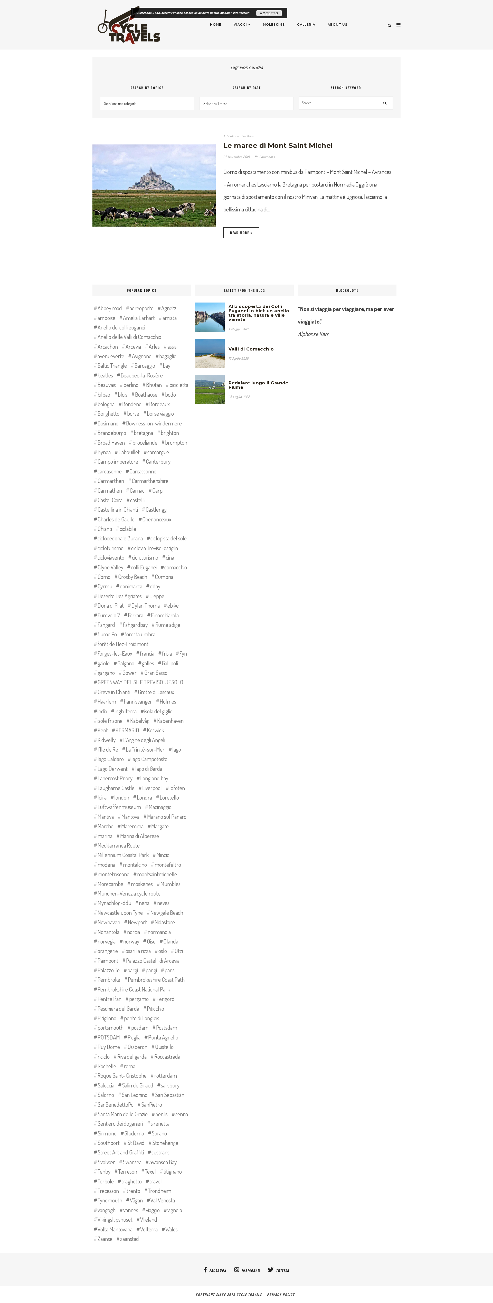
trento (133, 1190)
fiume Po (107, 634)
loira (102, 797)
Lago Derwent (113, 768)
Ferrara (135, 615)
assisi (172, 346)
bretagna (143, 432)
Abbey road (110, 308)
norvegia (107, 941)
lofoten (177, 787)
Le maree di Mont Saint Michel (278, 145)
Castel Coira (110, 499)
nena (144, 902)
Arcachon (108, 346)
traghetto (131, 1181)
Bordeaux (159, 403)
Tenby (104, 1171)
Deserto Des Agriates (120, 595)
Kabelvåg (139, 720)
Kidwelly (107, 739)
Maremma (132, 826)
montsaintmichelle (157, 874)
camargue (158, 451)
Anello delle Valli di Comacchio (129, 336)
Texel (150, 1171)
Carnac (137, 490)
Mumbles (170, 883)
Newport (137, 922)
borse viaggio (160, 413)
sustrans (160, 1152)
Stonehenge (165, 1142)
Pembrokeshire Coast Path (156, 979)
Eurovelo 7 (109, 615)
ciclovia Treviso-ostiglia (154, 547)
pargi (132, 970)
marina (105, 835)
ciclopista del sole (168, 538)
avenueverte (111, 355)
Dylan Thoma (145, 605)
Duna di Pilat (111, 605)
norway (131, 941)
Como (104, 576)
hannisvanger (138, 701)
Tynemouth (110, 1200)
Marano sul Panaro (166, 816)
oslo (162, 950)
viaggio (153, 1209)
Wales (171, 1229)
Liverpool (152, 787)
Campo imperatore (118, 461)
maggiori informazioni (235, 13)
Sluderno (134, 1133)
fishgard (106, 624)
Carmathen (110, 490)
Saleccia (106, 1085)
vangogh (107, 1209)
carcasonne (110, 471)
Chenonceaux (156, 519)
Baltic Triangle (112, 365)
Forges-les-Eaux (115, 653)
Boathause (146, 394)
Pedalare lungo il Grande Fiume (258, 385)
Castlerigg (156, 509)
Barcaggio (145, 365)
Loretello (169, 797)
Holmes (168, 701)
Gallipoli (170, 663)
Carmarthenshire (150, 480)
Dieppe (156, 595)
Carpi (157, 490)
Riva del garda (132, 1056)
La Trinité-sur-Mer (145, 749)
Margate (160, 826)
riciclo (104, 1056)
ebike (173, 605)
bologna (106, 403)
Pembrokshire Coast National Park (134, 989)
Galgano (125, 663)
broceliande (144, 442)
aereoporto (142, 308)
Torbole (106, 1181)
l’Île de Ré (108, 749)
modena (106, 864)
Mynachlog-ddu (114, 902)
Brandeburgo (112, 432)
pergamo (139, 998)
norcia (133, 931)
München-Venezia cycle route (129, 893)
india (102, 711)
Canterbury (158, 461)
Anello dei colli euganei (121, 327)
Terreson (127, 1171)
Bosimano (108, 423)
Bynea (104, 451)
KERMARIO (127, 730)
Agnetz (168, 308)
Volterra (149, 1229)
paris (170, 970)
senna (181, 1113)
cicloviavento (111, 557)
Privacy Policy (282, 1294)
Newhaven (109, 922)
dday (155, 586)
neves (163, 902)
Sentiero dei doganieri (120, 1123)
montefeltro (168, 864)
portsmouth (111, 1027)
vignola (174, 1209)
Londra (144, 797)
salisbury (170, 1085)
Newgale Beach (166, 912)
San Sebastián (169, 1094)
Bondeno (131, 403)
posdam (139, 1027)
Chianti (105, 528)
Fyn (183, 653)
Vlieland (148, 1219)
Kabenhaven (170, 720)
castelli (137, 499)
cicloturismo (111, 547)
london (121, 797)
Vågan (136, 1200)
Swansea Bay (163, 1161)
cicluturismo (145, 557)
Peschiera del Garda (118, 1008)
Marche (105, 826)
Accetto (269, 13)
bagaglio (167, 355)
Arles (154, 346)
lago (176, 749)
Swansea (132, 1161)
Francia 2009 (244, 136)
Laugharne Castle (116, 787)
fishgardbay (135, 624)
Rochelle (107, 1065)
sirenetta (160, 1123)
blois (122, 394)
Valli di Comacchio (251, 349)
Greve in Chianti (114, 691)
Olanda (170, 941)
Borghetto (108, 413)
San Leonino (134, 1094)
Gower (129, 672)
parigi (151, 970)
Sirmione (107, 1133)
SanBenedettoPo (116, 1104)
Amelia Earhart (139, 317)
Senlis (161, 1113)
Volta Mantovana (115, 1229)
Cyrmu (105, 586)
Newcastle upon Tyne (120, 912)
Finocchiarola (165, 615)
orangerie (108, 950)
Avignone (141, 355)
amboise (106, 317)
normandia (159, 931)
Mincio (162, 854)
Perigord (165, 998)
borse (133, 413)
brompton (176, 442)
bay (166, 365)
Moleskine (274, 24)
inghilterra (126, 711)
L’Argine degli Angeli (144, 739)
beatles (105, 375)
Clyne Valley (110, 567)
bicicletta (178, 384)
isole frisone (110, 720)
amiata (170, 317)
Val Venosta (162, 1200)
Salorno (106, 1094)
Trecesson (108, 1190)
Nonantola (108, 931)
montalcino (135, 864)
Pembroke (109, 979)
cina (170, 557)
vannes (130, 1209)
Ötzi (179, 950)
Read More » (241, 232)
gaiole (104, 663)
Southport (109, 1142)
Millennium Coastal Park (123, 854)
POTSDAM (109, 1037)
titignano (173, 1171)
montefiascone (113, 874)
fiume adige (167, 624)
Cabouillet (129, 451)
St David (136, 1142)
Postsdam (166, 1027)
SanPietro (151, 1104)
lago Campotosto (149, 758)
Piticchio (155, 1008)
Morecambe (110, 883)
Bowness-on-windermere (154, 423)
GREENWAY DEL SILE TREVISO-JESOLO (140, 682)
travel (155, 1181)
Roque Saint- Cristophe (122, 1075)
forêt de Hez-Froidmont (123, 643)
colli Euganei (144, 567)
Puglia (134, 1037)
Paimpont (108, 960)
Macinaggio (160, 806)
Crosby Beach (132, 576)
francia (147, 653)
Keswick (155, 730)
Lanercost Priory (115, 778)
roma (129, 1065)
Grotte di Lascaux (156, 691)
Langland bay (154, 778)
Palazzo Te (109, 970)
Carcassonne (142, 471)
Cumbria (164, 576)
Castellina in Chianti (118, 509)
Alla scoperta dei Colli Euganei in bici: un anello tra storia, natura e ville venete (259, 313)
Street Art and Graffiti (121, 1152)
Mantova (130, 816)
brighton (170, 432)
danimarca (131, 586)
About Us (337, 24)
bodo (170, 394)
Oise (151, 941)
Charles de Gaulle (116, 519)
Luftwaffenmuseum (119, 806)
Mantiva (106, 816)
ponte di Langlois (141, 1018)
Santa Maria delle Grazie (123, 1113)
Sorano (159, 1133)
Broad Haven (111, 442)
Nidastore (165, 922)
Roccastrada (167, 1056)
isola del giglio (158, 711)
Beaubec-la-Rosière (142, 375)
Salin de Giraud (137, 1085)
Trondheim (159, 1190)
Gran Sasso (155, 672)
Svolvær (106, 1161)
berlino (131, 384)
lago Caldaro (111, 758)
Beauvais (107, 384)
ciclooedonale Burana (120, 538)
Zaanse (105, 1238)
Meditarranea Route (119, 845)
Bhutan (154, 384)
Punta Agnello (163, 1037)
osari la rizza (138, 950)
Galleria (306, 24)
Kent (103, 730)
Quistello (164, 1046)
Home (215, 24)
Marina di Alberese (139, 835)
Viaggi (240, 24)
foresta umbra (140, 634)
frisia (167, 653)
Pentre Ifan (109, 998)
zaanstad (129, 1238)
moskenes (142, 883)
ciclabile (128, 528)
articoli (228, 136)
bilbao (104, 394)
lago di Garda (148, 768)
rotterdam (165, 1075)
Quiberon (137, 1046)
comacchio (175, 567)
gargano (106, 672)
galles (148, 663)
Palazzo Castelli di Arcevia (152, 960)
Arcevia (133, 346)
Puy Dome (109, 1046)
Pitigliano (107, 1018)
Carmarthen (111, 480)
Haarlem (107, 701)
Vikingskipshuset (115, 1219)
